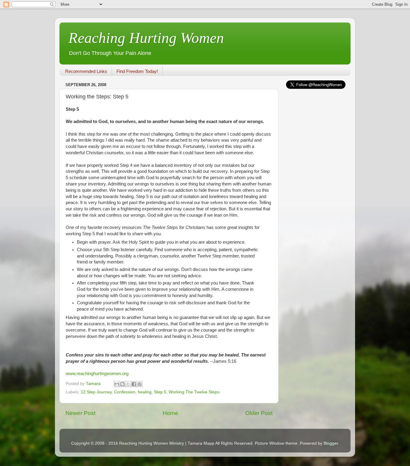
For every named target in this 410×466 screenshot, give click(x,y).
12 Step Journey (96, 392)
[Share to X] (128, 384)
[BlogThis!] (122, 384)
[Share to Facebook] (134, 384)
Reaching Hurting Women (146, 37)
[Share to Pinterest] (140, 384)
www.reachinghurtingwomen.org (97, 373)
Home (170, 413)
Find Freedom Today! (137, 71)
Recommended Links (86, 71)
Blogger (331, 443)
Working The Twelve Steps (194, 392)
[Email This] (117, 384)
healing (145, 392)
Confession (124, 392)
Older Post (259, 413)
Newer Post (80, 413)
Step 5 (160, 392)
